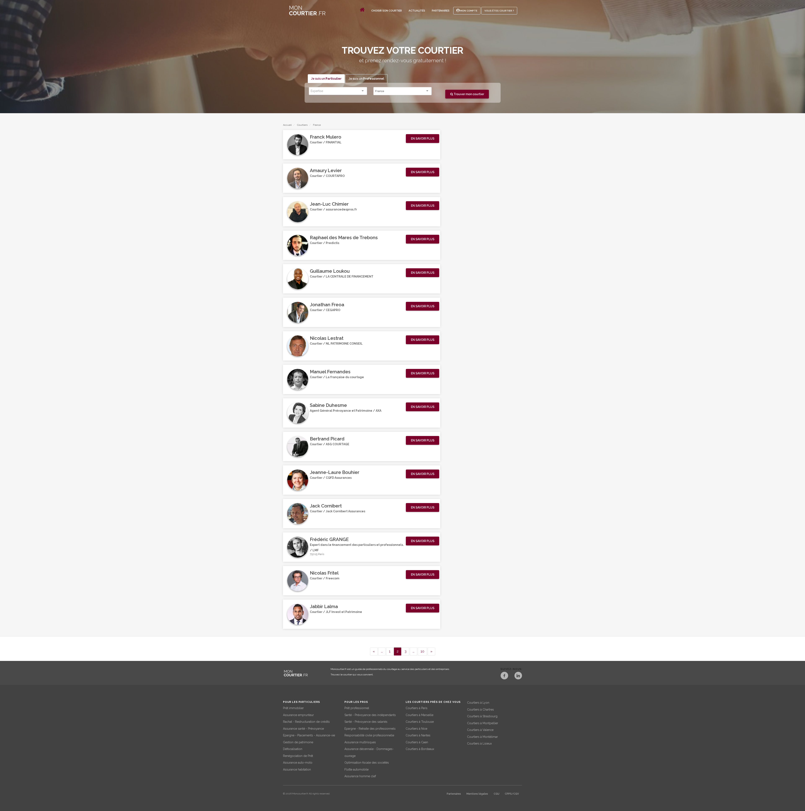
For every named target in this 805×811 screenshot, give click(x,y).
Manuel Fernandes (330, 371)
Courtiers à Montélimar (482, 736)
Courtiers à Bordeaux (420, 749)
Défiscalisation (292, 749)
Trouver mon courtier (468, 94)
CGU (496, 793)
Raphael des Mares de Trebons (344, 237)
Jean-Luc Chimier (329, 204)
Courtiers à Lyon (478, 702)
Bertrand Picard (327, 438)
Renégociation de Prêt (298, 756)
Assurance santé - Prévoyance (303, 728)
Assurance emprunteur (298, 715)
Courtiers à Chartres (480, 709)
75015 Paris (317, 554)
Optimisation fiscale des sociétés (366, 762)
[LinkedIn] (518, 676)
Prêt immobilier (293, 708)
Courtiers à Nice (416, 728)
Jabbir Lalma (324, 606)
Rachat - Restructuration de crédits (306, 721)
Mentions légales (477, 793)
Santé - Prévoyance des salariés (365, 721)
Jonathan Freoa (327, 304)
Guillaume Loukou (330, 271)
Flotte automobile (356, 769)
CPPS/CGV (512, 793)
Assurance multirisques (360, 742)
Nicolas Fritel (324, 573)
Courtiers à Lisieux (479, 743)
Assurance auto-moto (297, 762)
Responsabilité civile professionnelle (369, 735)
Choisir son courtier (386, 10)
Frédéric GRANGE (329, 539)
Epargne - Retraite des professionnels (370, 728)
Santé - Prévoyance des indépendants (370, 715)
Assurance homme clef (360, 776)
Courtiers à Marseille (419, 715)
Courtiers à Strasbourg (482, 716)
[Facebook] (504, 676)
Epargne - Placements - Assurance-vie (309, 735)
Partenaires (440, 10)
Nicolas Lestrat (326, 338)
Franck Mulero (325, 137)
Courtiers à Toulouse (420, 721)
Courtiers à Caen (417, 742)
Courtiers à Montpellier (482, 723)
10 (422, 651)
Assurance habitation (297, 769)
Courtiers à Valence (480, 730)
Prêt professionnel (356, 708)
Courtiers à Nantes (418, 735)
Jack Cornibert (326, 506)
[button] (422, 138)
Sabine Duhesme (328, 405)
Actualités (417, 10)
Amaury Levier (326, 170)
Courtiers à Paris (416, 708)
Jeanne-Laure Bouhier (334, 472)
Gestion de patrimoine (298, 742)
